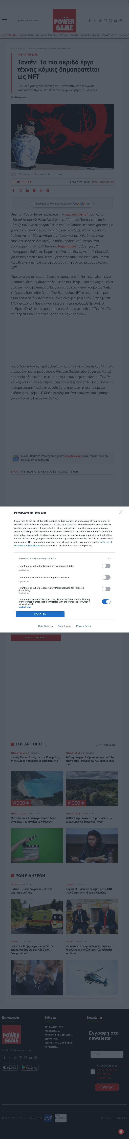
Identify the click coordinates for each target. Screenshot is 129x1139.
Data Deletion (45, 626)
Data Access (64, 626)
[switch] (106, 566)
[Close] (122, 513)
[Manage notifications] (121, 1131)
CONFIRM (40, 614)
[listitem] (64, 558)
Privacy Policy (83, 626)
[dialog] (64, 569)
